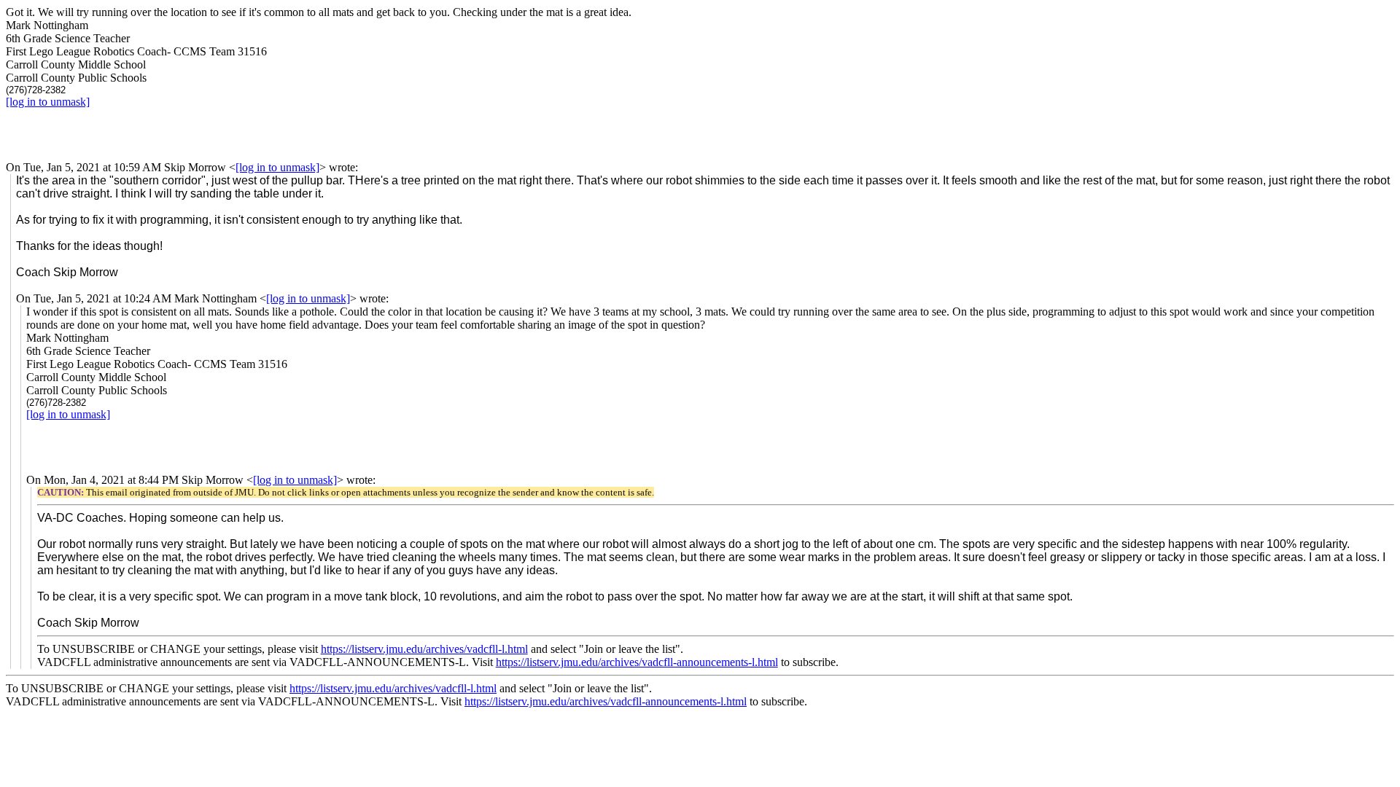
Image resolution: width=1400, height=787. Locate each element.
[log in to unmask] (48, 101)
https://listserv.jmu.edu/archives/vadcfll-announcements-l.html (637, 662)
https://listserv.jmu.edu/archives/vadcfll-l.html (424, 649)
